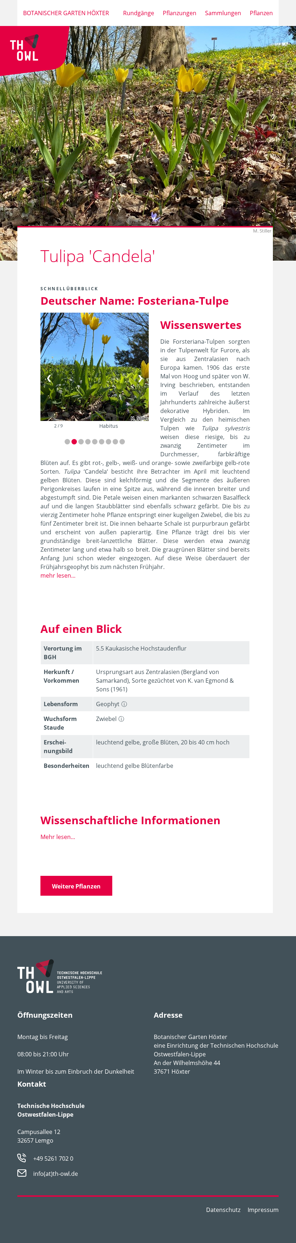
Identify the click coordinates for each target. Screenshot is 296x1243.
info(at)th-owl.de (55, 1174)
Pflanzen (261, 13)
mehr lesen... (57, 575)
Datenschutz (223, 1210)
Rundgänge (138, 13)
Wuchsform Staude (60, 723)
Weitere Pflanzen (76, 886)
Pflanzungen (179, 13)
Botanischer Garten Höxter (66, 13)
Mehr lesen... (57, 837)
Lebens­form (61, 704)
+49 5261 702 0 (53, 1158)
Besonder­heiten (67, 766)
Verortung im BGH (63, 652)
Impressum (263, 1210)
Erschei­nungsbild (58, 746)
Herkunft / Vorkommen (61, 676)
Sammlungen (223, 13)
